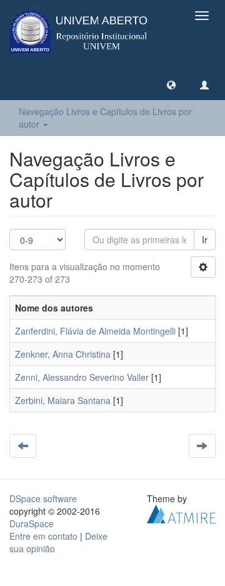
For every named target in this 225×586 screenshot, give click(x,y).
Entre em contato (43, 536)
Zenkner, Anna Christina (63, 354)
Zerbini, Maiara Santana (63, 400)
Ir (205, 239)
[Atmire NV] (181, 513)
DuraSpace (31, 523)
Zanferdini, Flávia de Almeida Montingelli (95, 331)
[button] (171, 84)
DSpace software (43, 498)
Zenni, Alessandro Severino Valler (82, 377)
